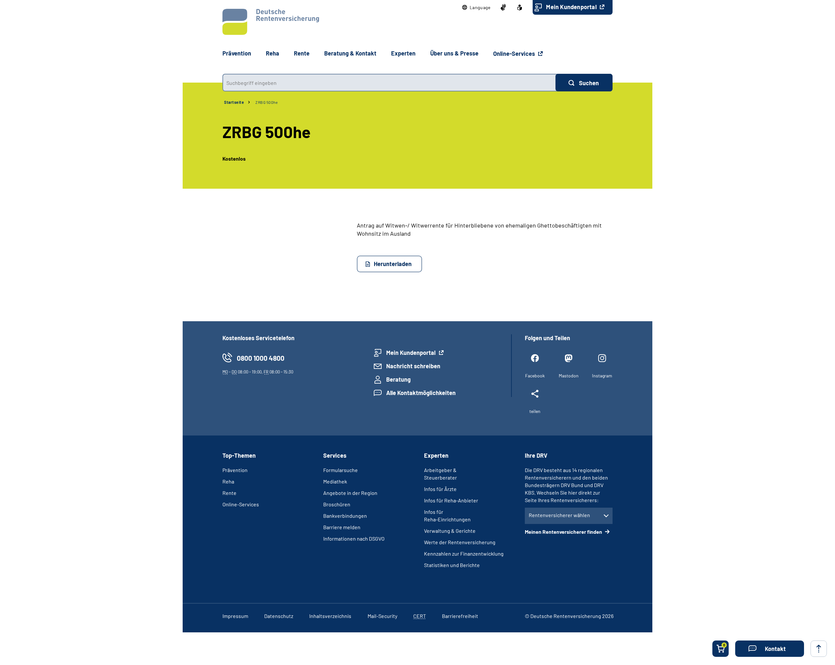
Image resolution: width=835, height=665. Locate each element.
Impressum (235, 616)
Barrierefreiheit (460, 616)
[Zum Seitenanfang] (819, 649)
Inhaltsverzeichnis (330, 616)
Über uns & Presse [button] (454, 53)
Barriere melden (341, 527)
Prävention (236, 53)
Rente (229, 493)
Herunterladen (393, 263)
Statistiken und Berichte (452, 565)
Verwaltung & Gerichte (450, 531)
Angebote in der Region (350, 493)
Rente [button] (302, 53)
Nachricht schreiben (413, 366)
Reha (228, 481)
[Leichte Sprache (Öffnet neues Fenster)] (519, 7)
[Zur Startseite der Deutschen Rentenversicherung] (270, 22)
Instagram (602, 375)
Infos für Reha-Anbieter (451, 500)
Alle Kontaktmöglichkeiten (421, 392)
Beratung (398, 379)
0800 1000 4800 (260, 358)
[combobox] (388, 82)
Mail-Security (382, 616)
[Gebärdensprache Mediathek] (503, 7)
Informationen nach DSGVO (354, 538)
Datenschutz (278, 616)
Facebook (535, 375)
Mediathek (335, 481)
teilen (534, 411)
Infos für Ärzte (440, 489)
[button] (476, 7)
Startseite (234, 102)
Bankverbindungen (345, 516)
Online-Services (514, 53)
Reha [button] (272, 53)
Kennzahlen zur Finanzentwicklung (464, 553)
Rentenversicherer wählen (559, 515)
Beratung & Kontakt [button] (350, 53)
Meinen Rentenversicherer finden (564, 532)
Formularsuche (340, 470)
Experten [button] (403, 53)
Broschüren (336, 504)
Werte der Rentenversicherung (459, 542)
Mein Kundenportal (572, 6)
